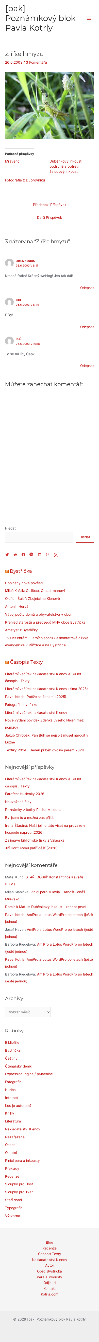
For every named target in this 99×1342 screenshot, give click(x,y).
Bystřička (21, 571)
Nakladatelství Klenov (22, 1129)
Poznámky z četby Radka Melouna (33, 810)
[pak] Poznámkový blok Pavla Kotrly (40, 18)
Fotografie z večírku (21, 705)
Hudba (10, 1090)
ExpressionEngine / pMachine (29, 1074)
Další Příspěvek (49, 217)
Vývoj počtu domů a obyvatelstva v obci (38, 614)
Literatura (13, 1121)
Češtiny (11, 1058)
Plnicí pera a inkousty (22, 1161)
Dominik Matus (17, 907)
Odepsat (87, 288)
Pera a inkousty (49, 1277)
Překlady (12, 1168)
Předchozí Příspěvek (49, 205)
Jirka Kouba (25, 261)
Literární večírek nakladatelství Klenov (36, 712)
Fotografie (13, 1082)
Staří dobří (13, 1200)
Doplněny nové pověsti (24, 583)
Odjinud (49, 1283)
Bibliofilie (12, 1042)
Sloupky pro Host (19, 1184)
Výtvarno (12, 1216)
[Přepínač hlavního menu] (89, 18)
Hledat (10, 528)
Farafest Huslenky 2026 (24, 794)
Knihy (9, 1113)
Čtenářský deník (18, 1066)
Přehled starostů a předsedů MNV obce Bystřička (45, 622)
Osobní (10, 1145)
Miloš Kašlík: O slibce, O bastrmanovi (35, 591)
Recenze (12, 1176)
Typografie (14, 1208)
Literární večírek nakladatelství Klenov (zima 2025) (46, 689)
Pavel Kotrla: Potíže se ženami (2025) (35, 697)
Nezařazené (15, 1137)
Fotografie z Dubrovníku (25, 180)
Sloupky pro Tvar (19, 1192)
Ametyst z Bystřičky (21, 630)
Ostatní (11, 1153)
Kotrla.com (49, 1294)
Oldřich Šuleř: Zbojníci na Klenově (32, 599)
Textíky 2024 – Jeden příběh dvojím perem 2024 (44, 750)
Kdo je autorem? (18, 1106)
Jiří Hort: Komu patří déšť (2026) (31, 848)
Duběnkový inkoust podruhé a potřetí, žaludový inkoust (65, 166)
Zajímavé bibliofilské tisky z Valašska (34, 840)
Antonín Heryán (17, 606)
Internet (11, 1098)
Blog (49, 1242)
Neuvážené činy (18, 802)
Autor (49, 1265)
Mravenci (12, 161)
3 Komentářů (36, 62)
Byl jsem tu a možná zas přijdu (30, 818)
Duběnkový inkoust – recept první (58, 907)
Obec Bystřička (49, 1271)
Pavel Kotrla (15, 915)
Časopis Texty (26, 662)
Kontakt (49, 1289)
